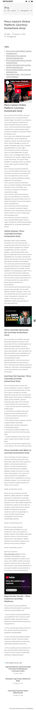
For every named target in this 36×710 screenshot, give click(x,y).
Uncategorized (11, 37)
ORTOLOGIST (8, 1)
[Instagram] (29, 1)
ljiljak (8, 34)
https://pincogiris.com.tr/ (12, 554)
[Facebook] (26, 1)
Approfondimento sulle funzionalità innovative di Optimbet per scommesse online (18, 669)
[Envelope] (31, 1)
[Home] (5, 10)
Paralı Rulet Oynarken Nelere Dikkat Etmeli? (18, 692)
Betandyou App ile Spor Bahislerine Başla (18, 680)
